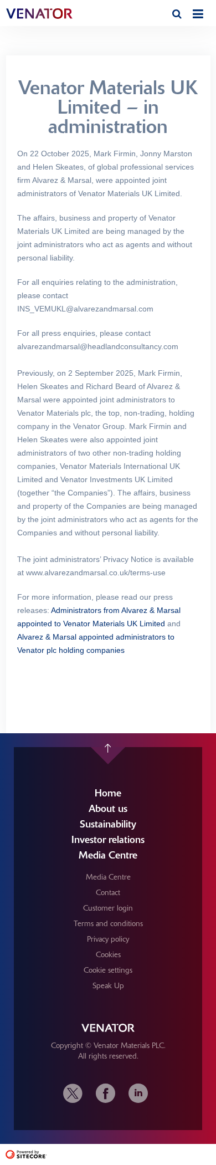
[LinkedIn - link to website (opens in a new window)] (138, 1093)
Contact (108, 892)
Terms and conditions (108, 923)
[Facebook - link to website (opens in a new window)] (105, 1093)
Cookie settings (108, 969)
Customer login (108, 907)
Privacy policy (108, 938)
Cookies (108, 954)
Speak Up (108, 985)
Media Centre (108, 876)
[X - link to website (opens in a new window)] (75, 1093)
